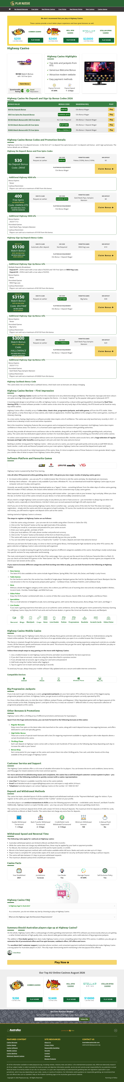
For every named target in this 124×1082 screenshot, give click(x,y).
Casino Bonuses (12, 1042)
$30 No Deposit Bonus (17, 109)
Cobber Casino (34, 32)
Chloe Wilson (17, 952)
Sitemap (47, 1056)
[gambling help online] (67, 1030)
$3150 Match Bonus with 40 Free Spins (23, 125)
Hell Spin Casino (70, 31)
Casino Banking (12, 1053)
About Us (48, 1042)
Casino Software (12, 1048)
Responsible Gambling (52, 1048)
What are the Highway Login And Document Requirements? (30, 917)
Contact (47, 1053)
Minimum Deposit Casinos (15, 1056)
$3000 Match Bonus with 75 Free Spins (23, 130)
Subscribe (84, 1019)
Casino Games (11, 1045)
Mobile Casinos (12, 1051)
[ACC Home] (10, 9)
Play (111, 109)
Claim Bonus (24, 84)
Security (47, 1051)
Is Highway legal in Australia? (19, 906)
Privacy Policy (49, 1045)
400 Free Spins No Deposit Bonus (21, 114)
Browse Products (50, 1059)
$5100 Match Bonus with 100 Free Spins (24, 120)
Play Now (34, 40)
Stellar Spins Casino (106, 31)
